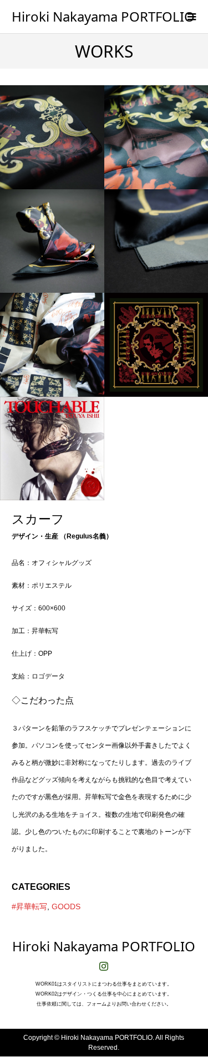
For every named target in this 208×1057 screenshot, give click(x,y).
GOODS (66, 906)
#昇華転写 (29, 906)
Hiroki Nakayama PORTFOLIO (103, 16)
